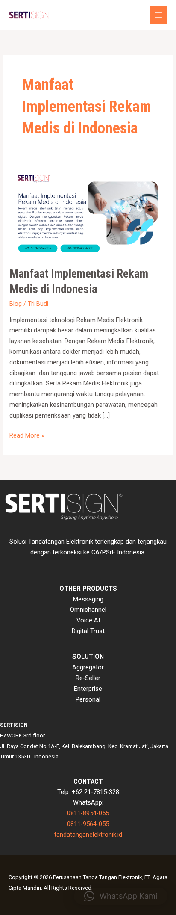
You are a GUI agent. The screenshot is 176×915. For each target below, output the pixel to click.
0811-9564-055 (88, 824)
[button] (120, 896)
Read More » (26, 434)
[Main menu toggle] (158, 15)
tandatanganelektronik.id (88, 834)
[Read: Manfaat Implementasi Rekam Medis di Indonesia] (87, 212)
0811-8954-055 (88, 813)
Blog (15, 304)
